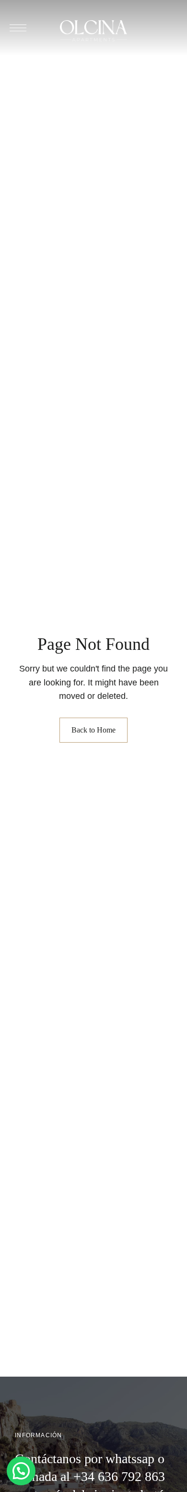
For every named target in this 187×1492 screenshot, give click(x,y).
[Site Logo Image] (93, 30)
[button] (21, 1470)
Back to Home (93, 730)
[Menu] (18, 28)
